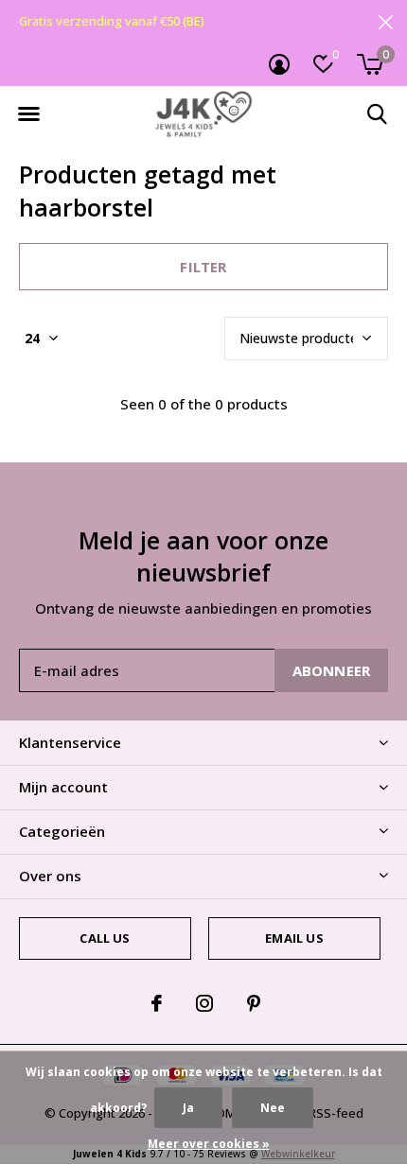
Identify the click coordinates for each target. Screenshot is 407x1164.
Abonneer (331, 670)
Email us (294, 938)
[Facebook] (156, 1003)
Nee (272, 1108)
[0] (369, 64)
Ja (188, 1108)
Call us (105, 938)
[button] (28, 114)
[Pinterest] (253, 1003)
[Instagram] (204, 1003)
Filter (203, 266)
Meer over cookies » (209, 1144)
